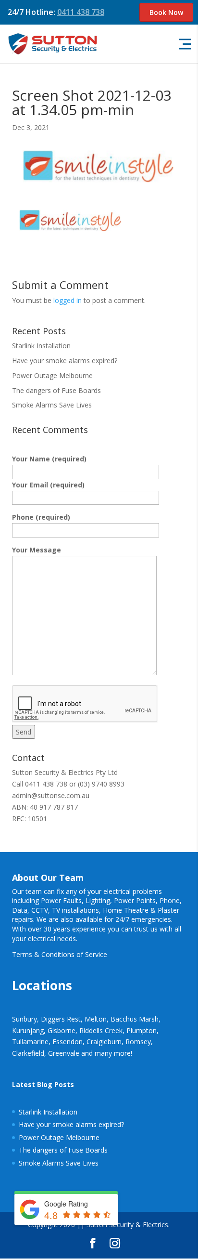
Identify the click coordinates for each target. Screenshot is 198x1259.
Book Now (166, 12)
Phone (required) (41, 517)
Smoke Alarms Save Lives (52, 404)
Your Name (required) (49, 458)
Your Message (36, 549)
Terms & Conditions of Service (59, 954)
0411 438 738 (80, 12)
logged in (67, 300)
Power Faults (61, 900)
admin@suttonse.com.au (50, 795)
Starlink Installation (41, 345)
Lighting (98, 900)
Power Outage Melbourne (52, 375)
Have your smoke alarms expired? (64, 360)
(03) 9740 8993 (101, 783)
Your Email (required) (48, 484)
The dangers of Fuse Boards (56, 390)
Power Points (135, 900)
